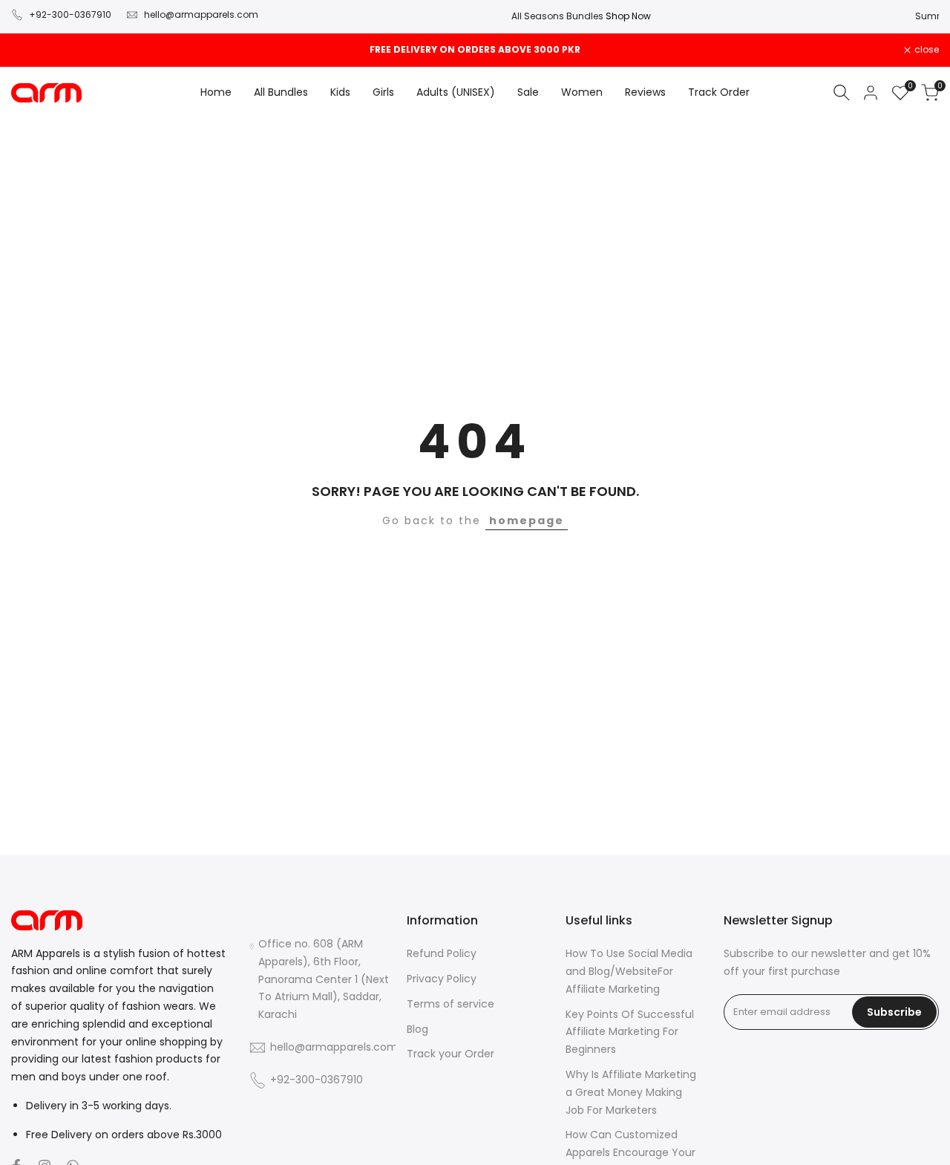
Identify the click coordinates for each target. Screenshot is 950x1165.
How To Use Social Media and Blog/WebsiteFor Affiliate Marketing (629, 971)
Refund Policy (441, 953)
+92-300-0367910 (70, 14)
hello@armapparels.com (201, 14)
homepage (526, 520)
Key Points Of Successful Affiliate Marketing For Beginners (630, 1032)
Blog (417, 1029)
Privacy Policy (441, 978)
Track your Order (450, 1053)
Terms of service (450, 1003)
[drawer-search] (841, 92)
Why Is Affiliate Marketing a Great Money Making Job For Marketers (631, 1092)
